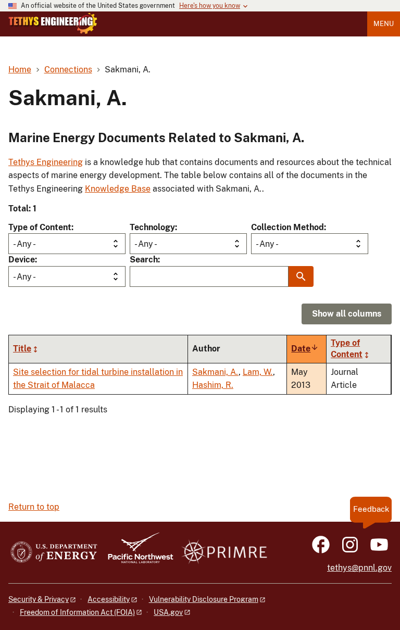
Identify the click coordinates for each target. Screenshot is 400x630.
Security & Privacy (38, 599)
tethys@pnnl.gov (359, 568)
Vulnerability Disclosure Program (203, 599)
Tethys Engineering (45, 162)
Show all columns (346, 314)
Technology (152, 227)
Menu (383, 24)
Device (21, 259)
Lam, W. (258, 372)
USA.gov (168, 612)
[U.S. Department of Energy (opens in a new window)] (53, 552)
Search (144, 259)
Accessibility (109, 599)
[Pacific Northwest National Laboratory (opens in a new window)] (136, 552)
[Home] (52, 23)
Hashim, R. (212, 385)
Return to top (33, 507)
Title (22, 349)
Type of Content (39, 227)
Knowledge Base (118, 189)
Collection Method (287, 227)
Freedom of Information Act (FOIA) (77, 612)
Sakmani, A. (215, 372)
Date (305, 349)
